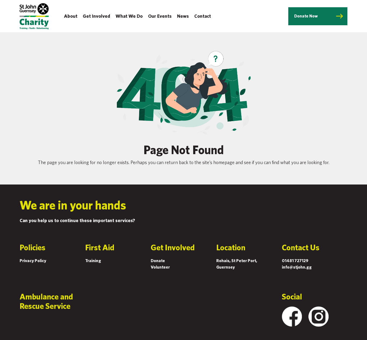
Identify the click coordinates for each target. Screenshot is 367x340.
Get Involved (96, 16)
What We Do (129, 16)
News (183, 16)
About (70, 16)
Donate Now (306, 15)
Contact (202, 16)
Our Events (160, 16)
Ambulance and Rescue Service (46, 301)
